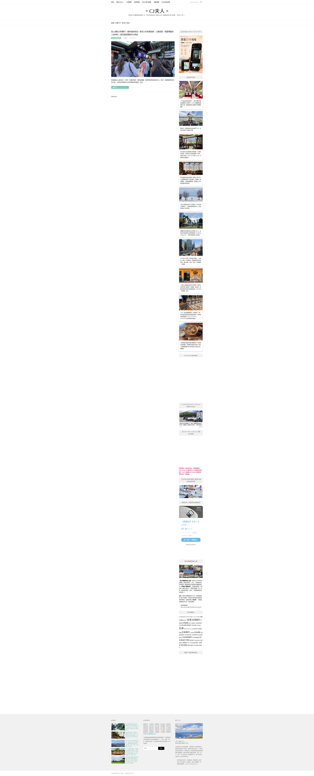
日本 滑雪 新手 (188, 635)
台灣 (189, 619)
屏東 (185, 625)
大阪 (190, 623)
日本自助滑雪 (166, 2)
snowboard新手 (196, 616)
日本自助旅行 (187, 637)
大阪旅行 (193, 623)
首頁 (112, 2)
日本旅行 (186, 632)
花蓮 (188, 645)
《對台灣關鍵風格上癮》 (185, 580)
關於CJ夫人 (119, 2)
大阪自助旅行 (199, 623)
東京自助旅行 (197, 640)
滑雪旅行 (185, 642)
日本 (181, 628)
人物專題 (129, 2)
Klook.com (114, 96)
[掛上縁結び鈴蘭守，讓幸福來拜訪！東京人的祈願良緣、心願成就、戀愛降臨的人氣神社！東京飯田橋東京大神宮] (143, 59)
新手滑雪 (194, 625)
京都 (201, 616)
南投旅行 (185, 620)
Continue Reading (122, 87)
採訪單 (194, 599)
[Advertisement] (191, 680)
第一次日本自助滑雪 (192, 642)
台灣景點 (185, 623)
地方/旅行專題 (146, 2)
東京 (187, 640)
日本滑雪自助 (195, 635)
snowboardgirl (189, 616)
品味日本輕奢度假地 (116, 38)
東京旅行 (192, 640)
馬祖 (197, 645)
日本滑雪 (197, 632)
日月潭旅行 (198, 625)
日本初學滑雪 (194, 628)
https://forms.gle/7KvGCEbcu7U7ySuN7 (191, 607)
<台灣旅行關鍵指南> (185, 586)
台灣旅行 (196, 619)
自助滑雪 (184, 645)
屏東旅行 (189, 625)
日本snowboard (187, 628)
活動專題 (156, 2)
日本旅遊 (192, 632)
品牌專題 (137, 2)
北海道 (181, 620)
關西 (195, 645)
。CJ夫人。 (157, 11)
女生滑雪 (181, 625)
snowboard (182, 616)
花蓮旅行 (192, 645)
